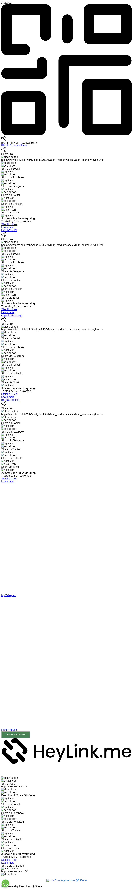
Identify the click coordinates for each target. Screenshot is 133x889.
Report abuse (9, 729)
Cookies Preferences (15, 734)
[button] (66, 667)
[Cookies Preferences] (5, 883)
